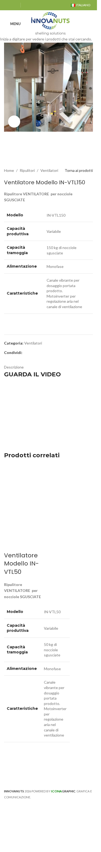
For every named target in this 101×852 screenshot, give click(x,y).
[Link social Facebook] (7, 5)
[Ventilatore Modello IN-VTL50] (25, 486)
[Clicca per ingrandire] (14, 121)
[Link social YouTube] (14, 5)
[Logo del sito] (50, 23)
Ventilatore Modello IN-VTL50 (21, 563)
